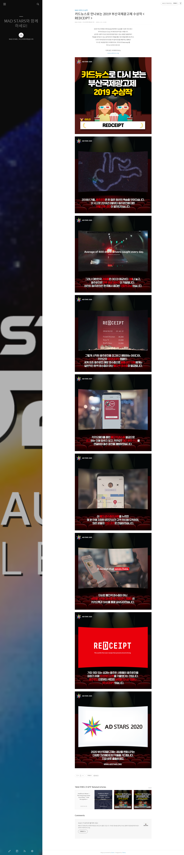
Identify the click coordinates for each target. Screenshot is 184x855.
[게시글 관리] (83, 775)
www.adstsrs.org (113, 53)
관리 (32, 851)
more (150, 787)
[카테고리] (4, 4)
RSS (25, 851)
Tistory (124, 852)
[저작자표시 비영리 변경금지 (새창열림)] (96, 775)
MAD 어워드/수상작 (81, 10)
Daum (112, 852)
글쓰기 (10, 851)
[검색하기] (38, 4)
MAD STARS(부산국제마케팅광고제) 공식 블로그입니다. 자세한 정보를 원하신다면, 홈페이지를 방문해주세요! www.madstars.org (108, 826)
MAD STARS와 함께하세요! (21, 23)
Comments (80, 815)
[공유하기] (80, 775)
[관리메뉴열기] (180, 3)
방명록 (17, 851)
